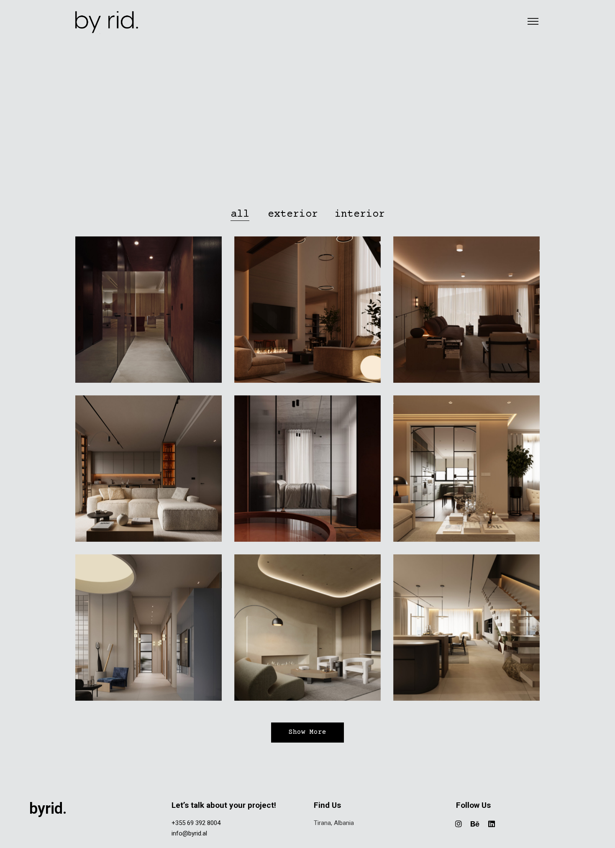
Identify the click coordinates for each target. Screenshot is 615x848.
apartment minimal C (148, 472)
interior (148, 325)
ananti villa (307, 313)
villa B (307, 472)
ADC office (307, 630)
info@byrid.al (189, 833)
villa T (466, 630)
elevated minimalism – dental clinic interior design (148, 631)
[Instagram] (458, 823)
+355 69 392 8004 (196, 823)
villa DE (466, 313)
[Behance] (475, 823)
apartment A (466, 472)
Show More (307, 732)
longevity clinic (148, 313)
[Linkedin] (491, 823)
